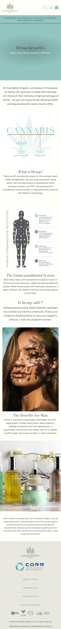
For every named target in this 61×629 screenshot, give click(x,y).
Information (30, 588)
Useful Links (30, 579)
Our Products (30, 596)
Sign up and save (30, 605)
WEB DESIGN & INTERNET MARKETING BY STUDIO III (30, 626)
